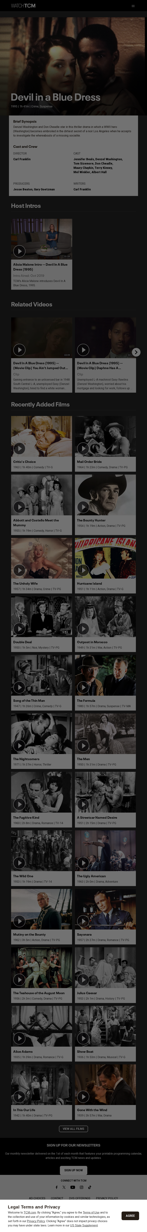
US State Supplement (84, 1225)
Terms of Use (91, 1212)
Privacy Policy (36, 1221)
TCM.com (30, 1212)
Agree (130, 1215)
